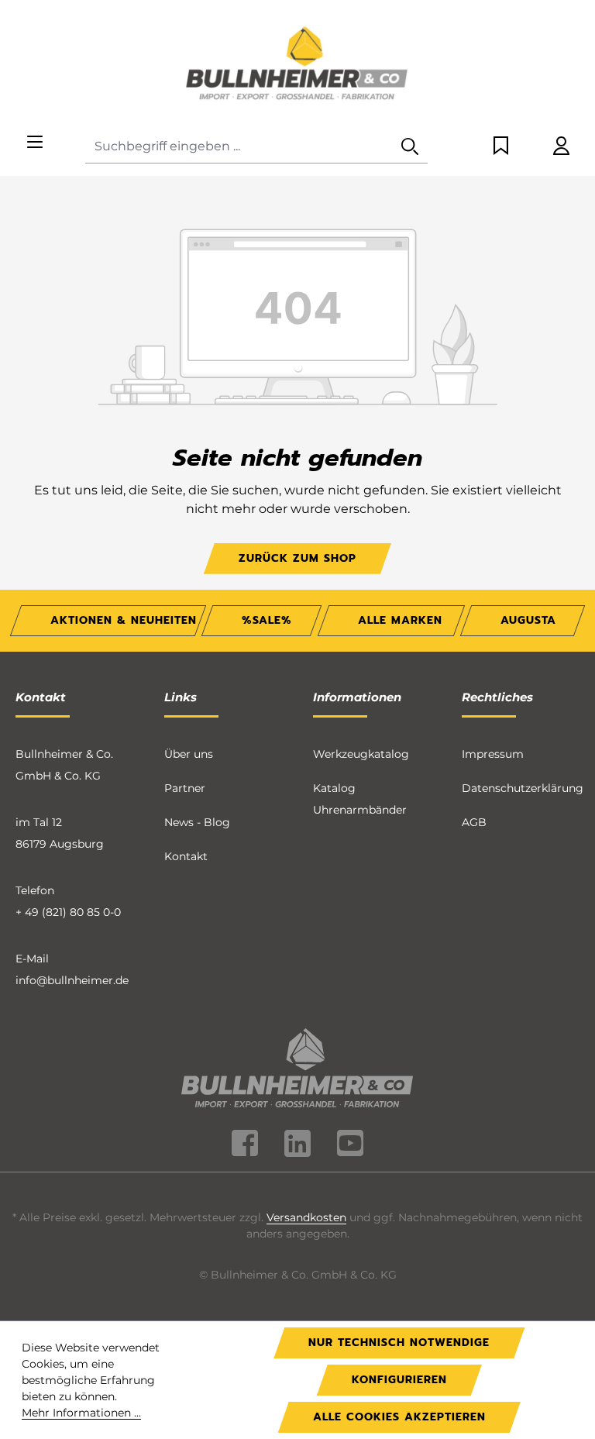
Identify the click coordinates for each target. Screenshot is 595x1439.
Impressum (493, 754)
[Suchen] (410, 147)
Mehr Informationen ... (81, 1413)
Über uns (188, 754)
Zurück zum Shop (297, 558)
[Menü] (34, 143)
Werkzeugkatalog (361, 754)
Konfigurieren (399, 1380)
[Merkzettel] (500, 147)
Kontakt (186, 856)
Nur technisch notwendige (399, 1342)
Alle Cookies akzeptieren (399, 1417)
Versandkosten (306, 1217)
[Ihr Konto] (561, 147)
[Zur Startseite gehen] (297, 65)
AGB (474, 822)
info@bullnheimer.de (72, 980)
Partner (184, 788)
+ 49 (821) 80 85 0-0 (68, 912)
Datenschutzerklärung (522, 788)
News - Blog (197, 822)
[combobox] (239, 147)
